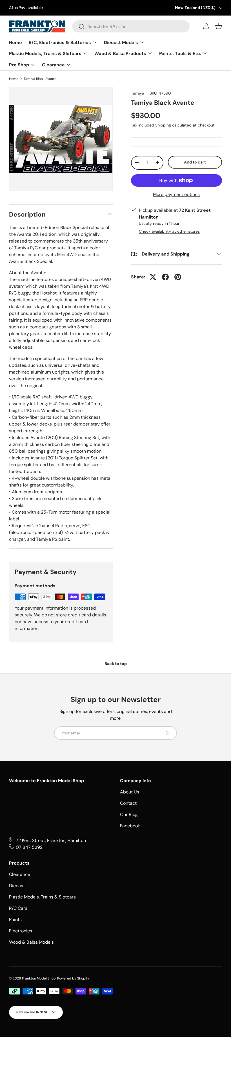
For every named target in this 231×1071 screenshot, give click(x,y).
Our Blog (129, 814)
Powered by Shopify (73, 978)
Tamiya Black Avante (40, 78)
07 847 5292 (29, 847)
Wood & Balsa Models (31, 942)
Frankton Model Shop (39, 978)
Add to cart (195, 162)
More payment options (176, 194)
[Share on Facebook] (165, 277)
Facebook (130, 826)
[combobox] (131, 26)
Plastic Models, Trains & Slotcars (42, 897)
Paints (15, 919)
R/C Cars (18, 908)
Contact (128, 803)
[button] (218, 26)
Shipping (163, 125)
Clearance (19, 874)
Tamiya (137, 93)
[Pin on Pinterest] (178, 277)
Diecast (17, 886)
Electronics (20, 931)
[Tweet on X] (153, 277)
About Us (129, 792)
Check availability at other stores (169, 231)
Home (13, 78)
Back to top (116, 663)
